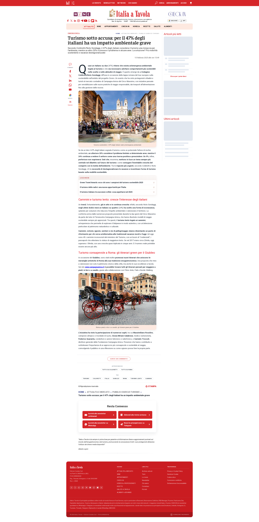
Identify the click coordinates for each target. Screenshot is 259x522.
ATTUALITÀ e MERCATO (125, 471)
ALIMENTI (168, 26)
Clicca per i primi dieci (178, 76)
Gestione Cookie (172, 474)
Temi (143, 474)
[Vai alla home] (69, 26)
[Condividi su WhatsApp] (70, 85)
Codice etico (171, 477)
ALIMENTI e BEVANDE (124, 492)
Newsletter (145, 480)
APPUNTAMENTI (111, 26)
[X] (71, 20)
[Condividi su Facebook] (70, 71)
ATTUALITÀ (89, 27)
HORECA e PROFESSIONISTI (126, 483)
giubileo (116, 378)
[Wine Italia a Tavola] (82, 14)
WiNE (99, 26)
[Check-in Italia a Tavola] (177, 14)
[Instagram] (78, 20)
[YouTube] (85, 20)
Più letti (144, 489)
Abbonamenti (172, 3)
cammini (148, 378)
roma (125, 378)
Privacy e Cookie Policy (175, 471)
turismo (86, 378)
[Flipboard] (92, 20)
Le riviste (145, 477)
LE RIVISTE (96, 3)
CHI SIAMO (132, 3)
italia (107, 378)
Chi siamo (145, 483)
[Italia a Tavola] (129, 13)
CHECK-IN (125, 26)
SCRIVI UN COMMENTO (119, 359)
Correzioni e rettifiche (174, 480)
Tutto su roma (126, 369)
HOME (118, 33)
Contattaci (145, 486)
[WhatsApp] (89, 20)
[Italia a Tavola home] (92, 467)
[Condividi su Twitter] (70, 76)
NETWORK (121, 3)
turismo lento (136, 378)
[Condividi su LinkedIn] (70, 80)
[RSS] (96, 20)
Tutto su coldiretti (110, 369)
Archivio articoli (147, 471)
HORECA (136, 26)
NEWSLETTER (109, 3)
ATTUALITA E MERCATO (129, 33)
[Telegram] (82, 20)
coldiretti (97, 378)
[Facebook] (68, 20)
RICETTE (146, 26)
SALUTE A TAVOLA (123, 489)
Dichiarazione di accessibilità (176, 483)
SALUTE (157, 26)
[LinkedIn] (75, 20)
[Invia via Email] (70, 89)
